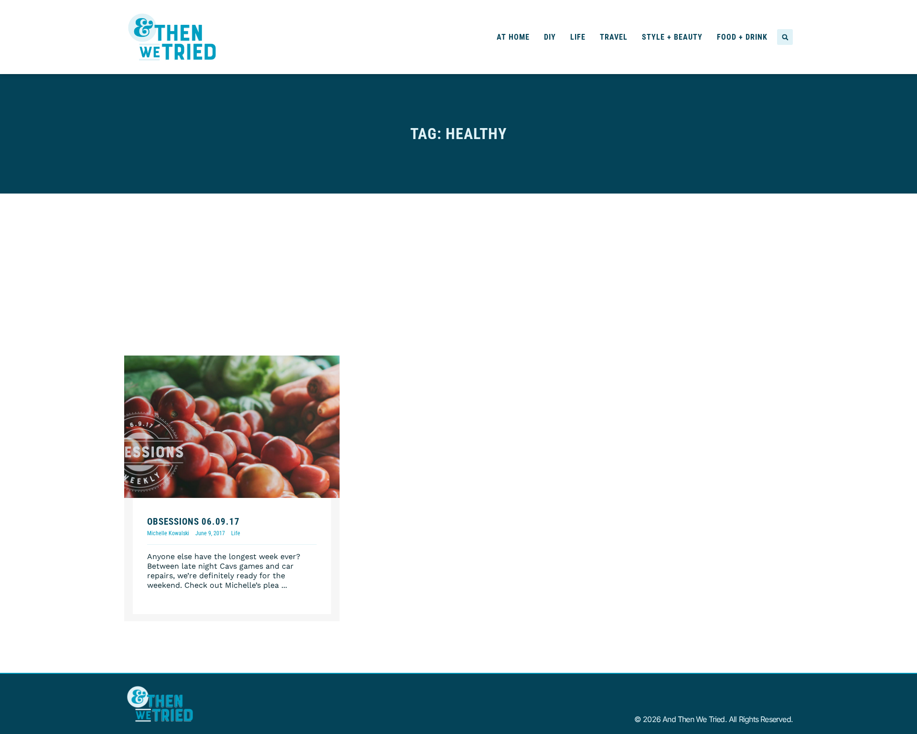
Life (578, 37)
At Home (513, 37)
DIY (550, 37)
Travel (614, 37)
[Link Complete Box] (232, 489)
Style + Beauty (672, 37)
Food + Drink (742, 37)
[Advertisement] (458, 265)
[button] (785, 37)
